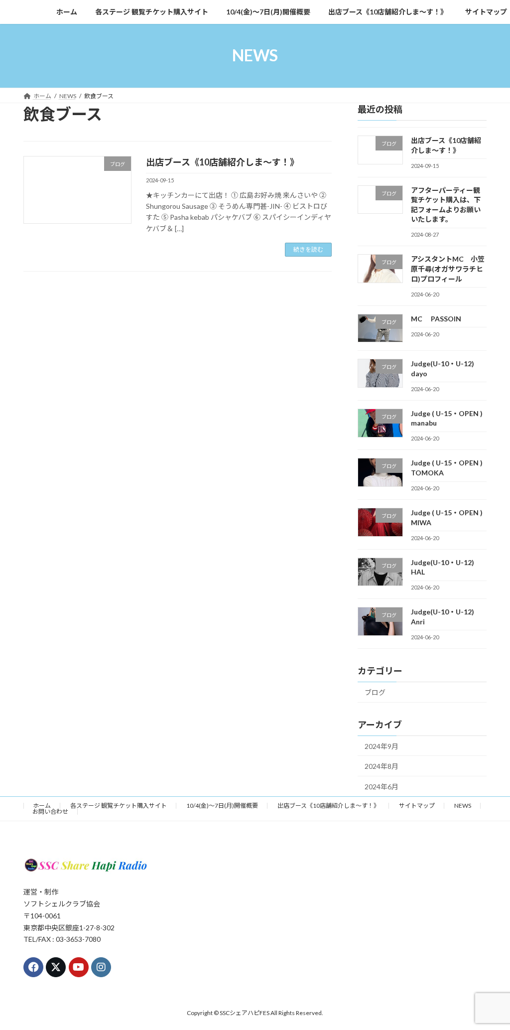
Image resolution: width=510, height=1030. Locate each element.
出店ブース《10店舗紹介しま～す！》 (222, 161)
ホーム (42, 805)
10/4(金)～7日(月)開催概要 (222, 805)
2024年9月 (381, 745)
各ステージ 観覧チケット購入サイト (118, 805)
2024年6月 (381, 786)
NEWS (462, 805)
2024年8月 (381, 766)
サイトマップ (417, 805)
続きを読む (308, 249)
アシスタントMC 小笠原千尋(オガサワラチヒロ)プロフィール (448, 269)
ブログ (375, 692)
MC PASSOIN (436, 318)
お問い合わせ (50, 811)
